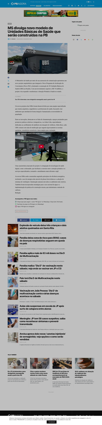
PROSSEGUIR (51, 422)
